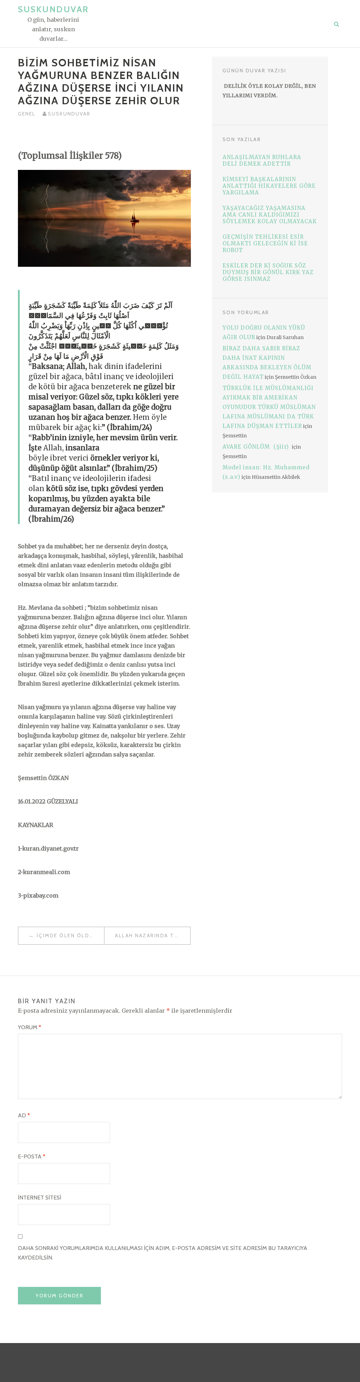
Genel (27, 114)
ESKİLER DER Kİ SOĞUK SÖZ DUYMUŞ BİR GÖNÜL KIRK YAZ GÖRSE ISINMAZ (268, 272)
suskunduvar (69, 114)
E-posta (31, 1156)
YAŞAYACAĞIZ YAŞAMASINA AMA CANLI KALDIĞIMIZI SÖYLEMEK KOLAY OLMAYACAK (270, 215)
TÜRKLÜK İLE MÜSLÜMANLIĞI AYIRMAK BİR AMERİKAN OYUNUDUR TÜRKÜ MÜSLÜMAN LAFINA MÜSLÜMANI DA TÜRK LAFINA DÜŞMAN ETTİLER (269, 407)
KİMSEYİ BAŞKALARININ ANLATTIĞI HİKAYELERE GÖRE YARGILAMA (269, 186)
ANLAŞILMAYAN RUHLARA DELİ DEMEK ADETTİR (262, 160)
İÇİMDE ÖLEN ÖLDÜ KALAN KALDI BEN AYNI (70, 935)
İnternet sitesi (39, 1197)
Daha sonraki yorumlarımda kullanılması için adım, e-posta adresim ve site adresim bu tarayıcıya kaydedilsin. (162, 1253)
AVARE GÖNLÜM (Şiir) (257, 446)
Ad (24, 1115)
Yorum (29, 1027)
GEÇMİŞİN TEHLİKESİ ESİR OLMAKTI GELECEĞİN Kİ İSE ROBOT (265, 243)
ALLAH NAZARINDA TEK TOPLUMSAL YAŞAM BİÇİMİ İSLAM (152, 935)
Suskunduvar (53, 9)
